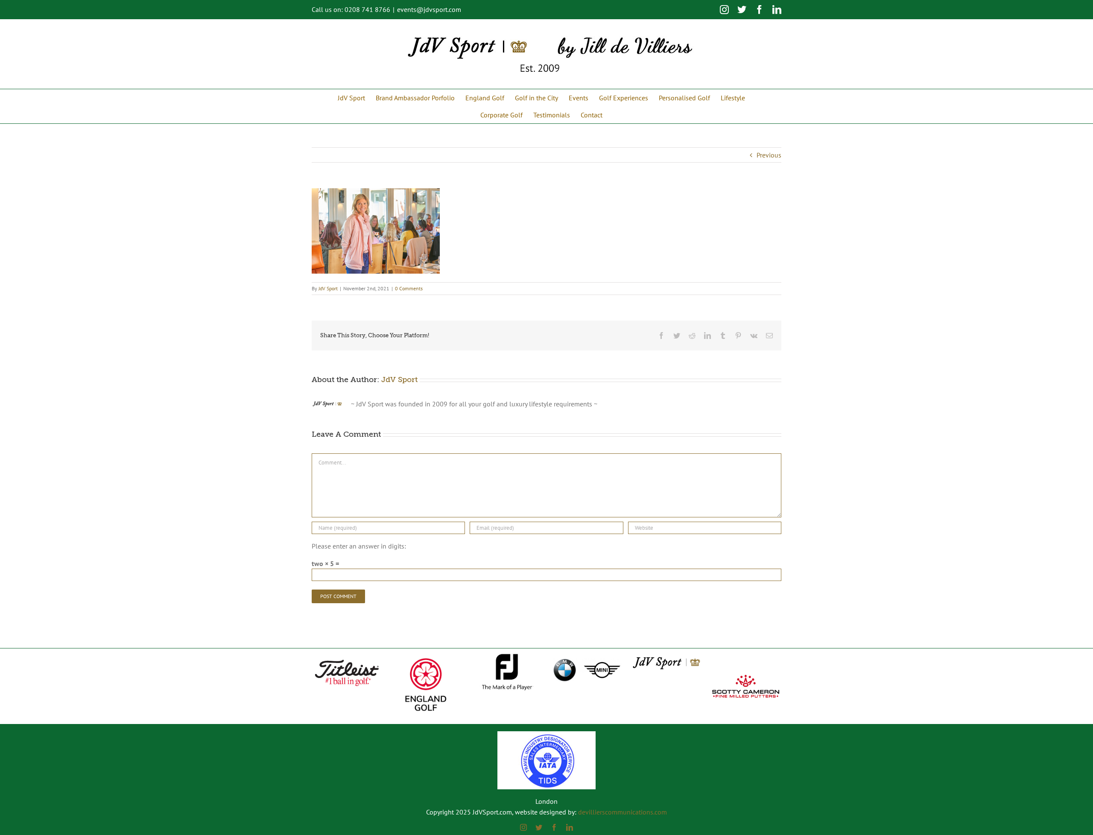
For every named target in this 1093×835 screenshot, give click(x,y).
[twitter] (538, 827)
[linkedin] (569, 827)
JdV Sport (328, 288)
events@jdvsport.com (429, 9)
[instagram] (523, 827)
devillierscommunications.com (622, 812)
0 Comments (409, 288)
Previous (769, 155)
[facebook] (554, 827)
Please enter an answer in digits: (359, 546)
